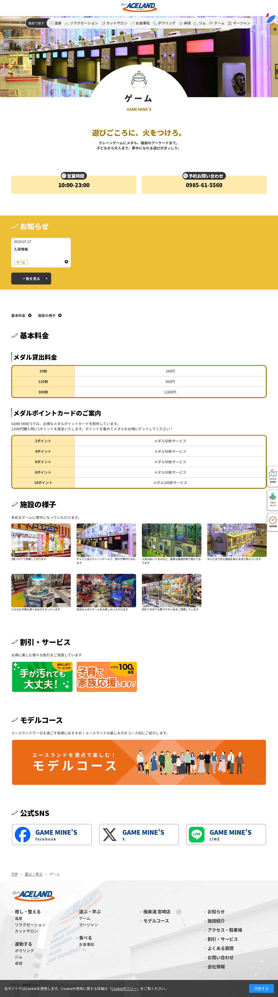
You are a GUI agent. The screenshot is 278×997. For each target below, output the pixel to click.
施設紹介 (216, 920)
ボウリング (24, 950)
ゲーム (84, 918)
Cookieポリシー (124, 988)
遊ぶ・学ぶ (33, 873)
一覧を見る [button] (31, 278)
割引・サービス (223, 939)
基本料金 (18, 315)
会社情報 (216, 966)
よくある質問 (221, 948)
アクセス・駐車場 (225, 930)
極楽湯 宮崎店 (156, 911)
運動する (23, 944)
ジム (19, 957)
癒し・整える (28, 911)
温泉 (19, 918)
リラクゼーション (30, 924)
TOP (14, 873)
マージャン (88, 924)
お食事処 (86, 944)
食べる (85, 937)
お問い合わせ (221, 957)
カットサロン (26, 931)
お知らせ (216, 911)
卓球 (19, 963)
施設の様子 (47, 315)
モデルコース (156, 920)
